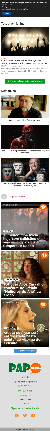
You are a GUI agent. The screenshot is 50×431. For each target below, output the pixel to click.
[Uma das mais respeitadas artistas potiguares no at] (25, 323)
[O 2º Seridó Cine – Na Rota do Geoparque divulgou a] (25, 226)
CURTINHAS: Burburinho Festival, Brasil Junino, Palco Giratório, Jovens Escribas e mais (25, 62)
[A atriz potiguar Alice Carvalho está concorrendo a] (25, 274)
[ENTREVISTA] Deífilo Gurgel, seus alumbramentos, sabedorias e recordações (25, 184)
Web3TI (31, 429)
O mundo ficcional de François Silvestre (25, 120)
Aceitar (7, 13)
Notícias (4, 58)
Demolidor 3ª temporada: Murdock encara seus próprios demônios (25, 152)
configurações (22, 9)
